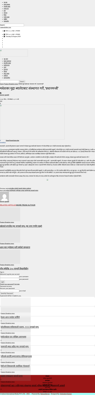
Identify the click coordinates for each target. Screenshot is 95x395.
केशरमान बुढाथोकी (4, 95)
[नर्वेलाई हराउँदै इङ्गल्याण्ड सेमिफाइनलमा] (16, 344)
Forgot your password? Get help (9, 284)
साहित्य (5, 19)
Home (2, 84)
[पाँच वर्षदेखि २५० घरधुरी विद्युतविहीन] (10, 256)
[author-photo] (4, 196)
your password (23, 279)
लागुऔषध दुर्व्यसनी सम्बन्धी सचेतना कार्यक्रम (20, 188)
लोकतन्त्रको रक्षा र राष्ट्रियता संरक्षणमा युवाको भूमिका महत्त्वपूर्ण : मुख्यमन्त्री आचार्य (33, 385)
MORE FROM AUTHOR (25, 205)
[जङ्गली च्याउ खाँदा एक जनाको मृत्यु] (16, 334)
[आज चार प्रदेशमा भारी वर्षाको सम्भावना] (10, 235)
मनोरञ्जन (6, 8)
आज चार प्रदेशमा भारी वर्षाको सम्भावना (15, 247)
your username (23, 276)
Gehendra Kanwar (66, 394)
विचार (5, 15)
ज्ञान (5, 11)
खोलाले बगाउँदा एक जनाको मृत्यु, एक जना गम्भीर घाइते (21, 225)
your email (22, 291)
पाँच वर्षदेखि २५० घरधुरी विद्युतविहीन (14, 268)
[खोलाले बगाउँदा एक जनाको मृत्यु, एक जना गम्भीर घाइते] (10, 214)
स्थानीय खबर (7, 6)
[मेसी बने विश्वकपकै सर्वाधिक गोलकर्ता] (16, 353)
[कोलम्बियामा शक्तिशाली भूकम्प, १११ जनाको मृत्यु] (16, 314)
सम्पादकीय (6, 21)
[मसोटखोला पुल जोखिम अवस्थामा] (16, 324)
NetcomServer (45, 394)
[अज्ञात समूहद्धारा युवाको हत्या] (16, 363)
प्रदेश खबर (6, 17)
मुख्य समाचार (7, 4)
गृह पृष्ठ (5, 2)
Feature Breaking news (11, 84)
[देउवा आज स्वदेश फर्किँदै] (16, 305)
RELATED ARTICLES (8, 205)
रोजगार (5, 13)
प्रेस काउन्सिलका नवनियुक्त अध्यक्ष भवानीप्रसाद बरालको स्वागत (22, 190)
